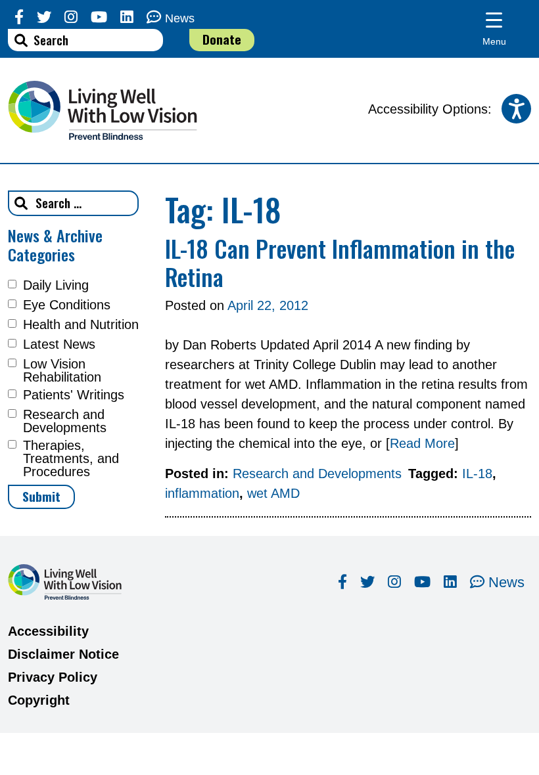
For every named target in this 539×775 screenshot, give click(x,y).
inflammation (202, 493)
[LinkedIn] (126, 17)
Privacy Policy (52, 677)
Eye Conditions (66, 304)
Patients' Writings (73, 394)
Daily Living (56, 285)
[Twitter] (44, 17)
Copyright (39, 700)
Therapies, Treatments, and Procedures (71, 458)
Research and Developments (64, 421)
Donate (221, 39)
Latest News (59, 344)
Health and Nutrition (81, 324)
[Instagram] (71, 17)
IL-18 (477, 473)
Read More (422, 443)
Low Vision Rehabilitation (62, 370)
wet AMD (273, 493)
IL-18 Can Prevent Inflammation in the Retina (340, 262)
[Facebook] (19, 17)
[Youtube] (99, 17)
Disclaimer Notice (63, 654)
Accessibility (48, 631)
